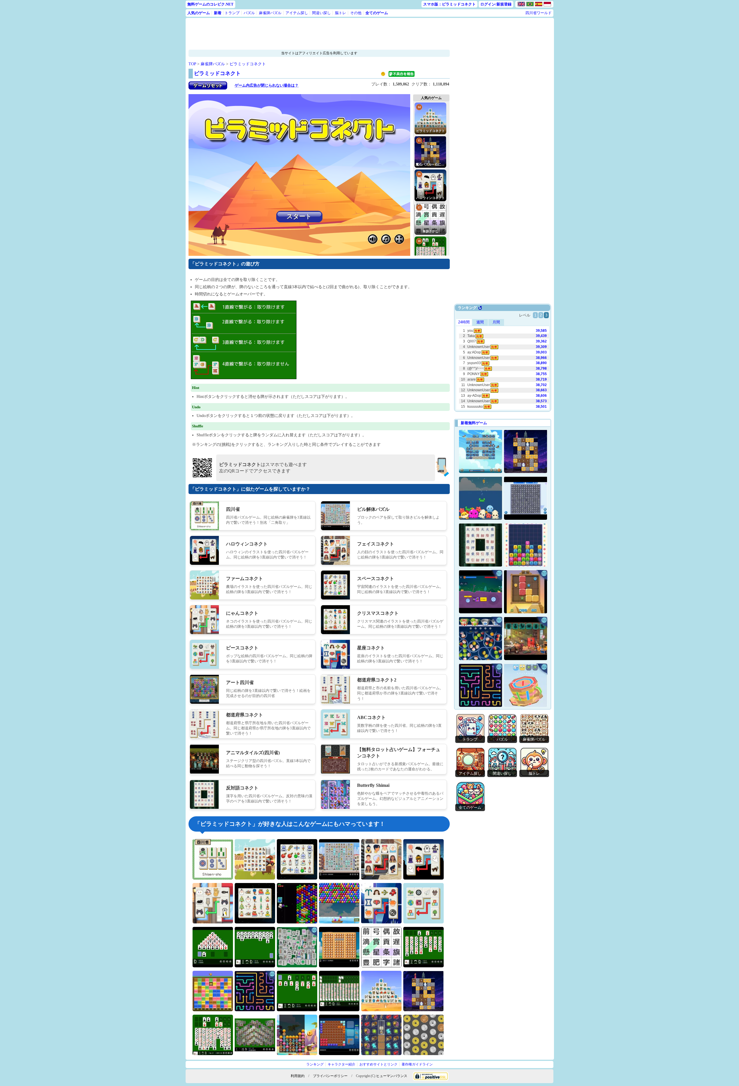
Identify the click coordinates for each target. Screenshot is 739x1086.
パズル (249, 13)
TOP (192, 64)
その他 (355, 13)
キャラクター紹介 (341, 1064)
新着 (217, 13)
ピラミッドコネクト (247, 64)
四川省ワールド (538, 13)
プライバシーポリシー (330, 1076)
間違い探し (321, 13)
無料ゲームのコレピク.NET (210, 4)
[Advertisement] (301, 34)
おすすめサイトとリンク (378, 1064)
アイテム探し (296, 13)
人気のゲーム (198, 13)
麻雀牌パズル (270, 13)
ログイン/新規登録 (496, 4)
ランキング (315, 1064)
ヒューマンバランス (391, 1076)
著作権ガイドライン (417, 1064)
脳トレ (340, 13)
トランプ (232, 13)
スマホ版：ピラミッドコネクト (449, 4)
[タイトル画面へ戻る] (208, 88)
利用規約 (298, 1076)
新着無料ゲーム (474, 423)
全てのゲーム (376, 13)
